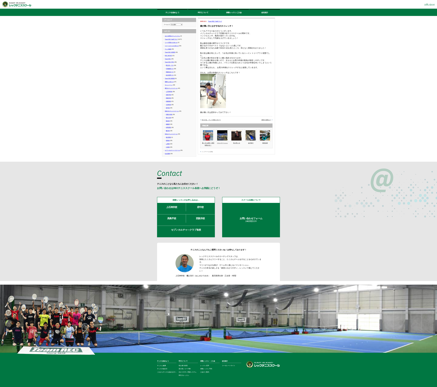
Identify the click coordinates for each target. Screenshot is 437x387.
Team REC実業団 (170, 78)
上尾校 (168, 143)
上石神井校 (169, 91)
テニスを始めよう (172, 12)
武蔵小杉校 (169, 114)
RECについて (203, 12)
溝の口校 (168, 117)
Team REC (168, 59)
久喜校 (168, 147)
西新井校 (168, 98)
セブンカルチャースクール (172, 150)
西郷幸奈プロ (169, 72)
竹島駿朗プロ (169, 68)
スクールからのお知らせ (172, 45)
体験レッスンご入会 (234, 11)
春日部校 (168, 137)
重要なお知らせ (169, 81)
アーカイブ (167, 24)
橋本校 (168, 121)
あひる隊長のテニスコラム (172, 36)
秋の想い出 (236, 143)
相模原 (168, 124)
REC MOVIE (168, 55)
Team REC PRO (169, 62)
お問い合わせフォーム (251, 219)
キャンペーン (168, 85)
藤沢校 (168, 130)
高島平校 (168, 94)
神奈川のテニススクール (172, 111)
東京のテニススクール (171, 88)
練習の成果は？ (266, 120)
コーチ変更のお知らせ (171, 42)
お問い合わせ (429, 4)
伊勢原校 (168, 127)
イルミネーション (222, 143)
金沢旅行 (251, 143)
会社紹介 (264, 12)
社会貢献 (167, 153)
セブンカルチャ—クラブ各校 (186, 229)
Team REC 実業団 (170, 52)
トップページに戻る (207, 151)
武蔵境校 (168, 101)
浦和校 (168, 140)
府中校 (168, 108)
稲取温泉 (265, 143)
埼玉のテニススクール (171, 134)
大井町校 (168, 104)
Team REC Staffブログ (215, 21)
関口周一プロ (169, 65)
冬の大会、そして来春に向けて (211, 120)
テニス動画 (168, 49)
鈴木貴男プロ (169, 75)
